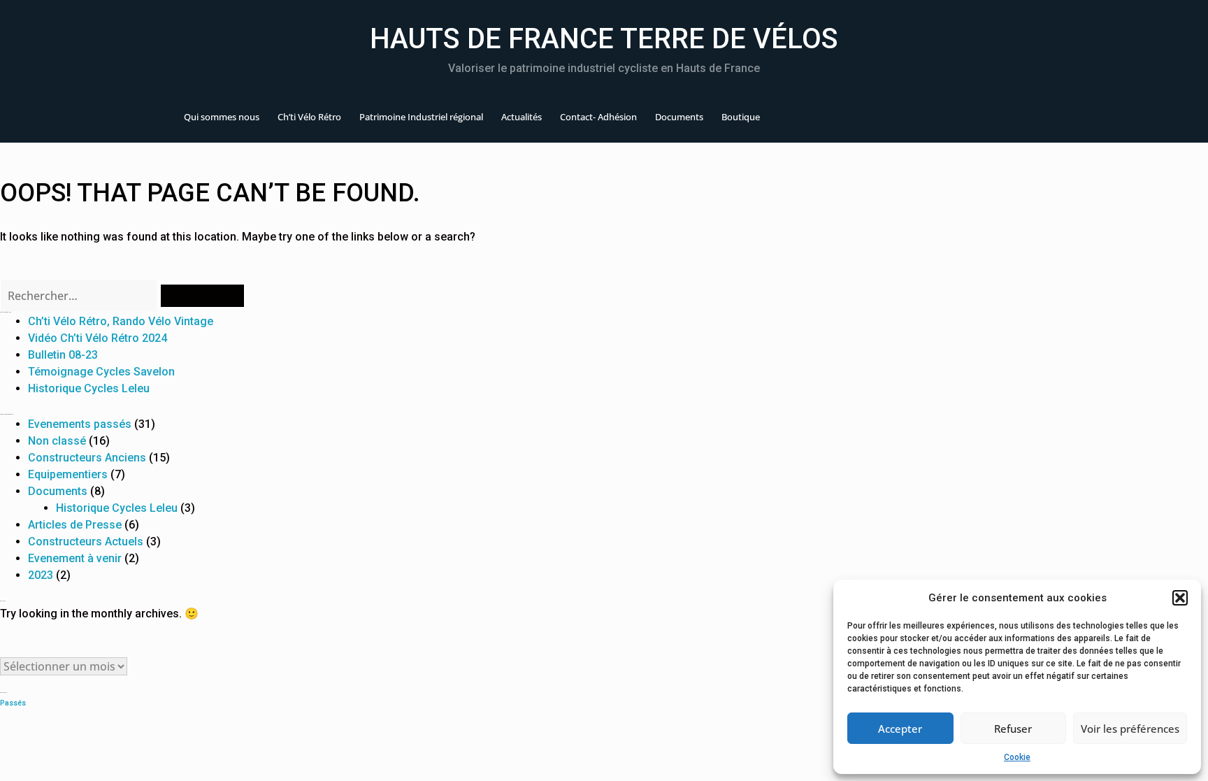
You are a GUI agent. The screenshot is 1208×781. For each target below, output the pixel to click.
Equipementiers (68, 474)
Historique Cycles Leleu (89, 388)
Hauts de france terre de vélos (604, 38)
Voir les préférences (1130, 729)
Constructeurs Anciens (87, 457)
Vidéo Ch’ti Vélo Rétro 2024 (97, 338)
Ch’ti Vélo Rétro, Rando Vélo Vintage (120, 321)
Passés (13, 703)
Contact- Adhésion (598, 116)
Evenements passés (79, 424)
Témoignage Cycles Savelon (101, 371)
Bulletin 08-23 (63, 354)
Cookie (1017, 757)
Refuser (1013, 729)
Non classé (57, 440)
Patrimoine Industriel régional (421, 116)
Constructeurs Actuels (85, 541)
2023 (40, 575)
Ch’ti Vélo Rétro (309, 116)
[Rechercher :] (79, 296)
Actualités (521, 116)
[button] (1180, 598)
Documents (679, 116)
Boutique (740, 116)
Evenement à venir (75, 558)
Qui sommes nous (221, 116)
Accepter (900, 729)
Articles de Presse (75, 524)
